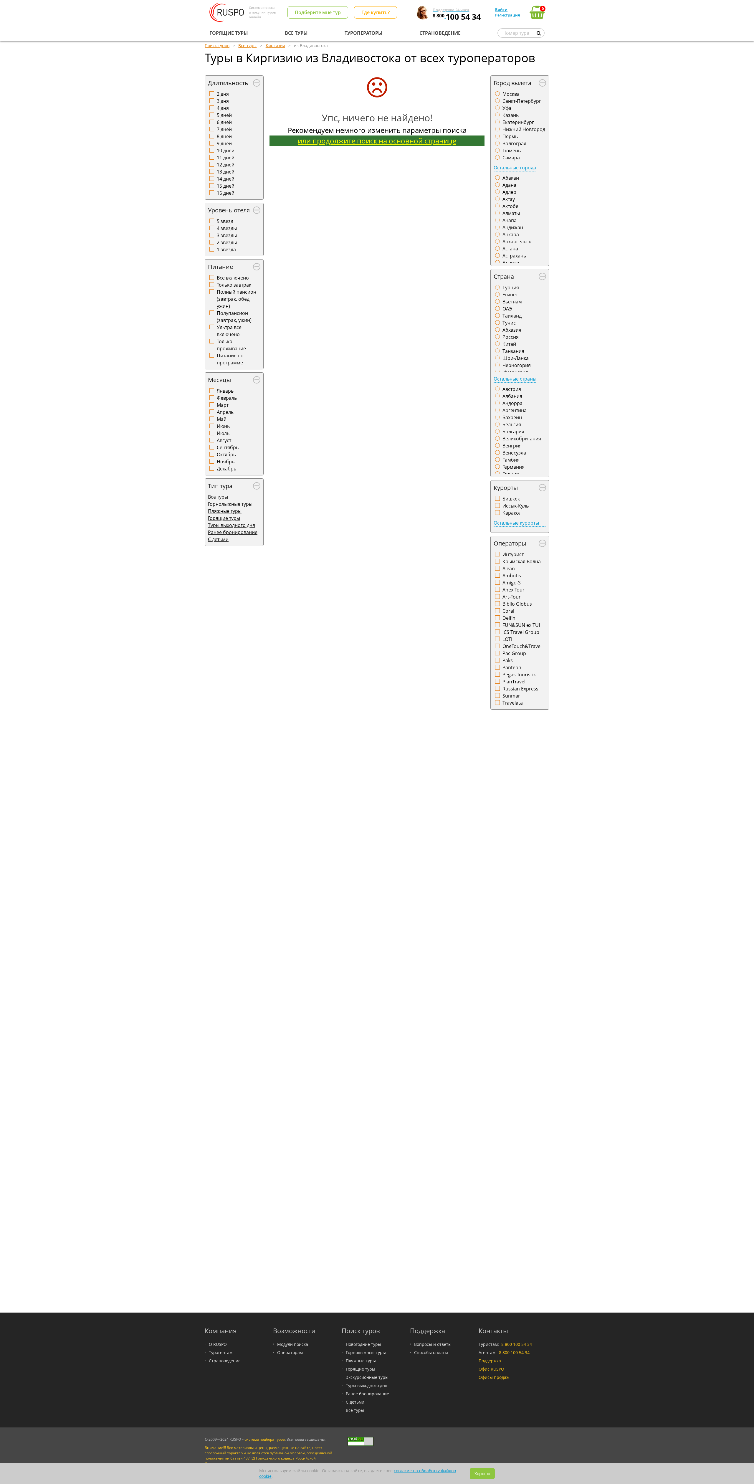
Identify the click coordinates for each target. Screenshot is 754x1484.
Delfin (508, 618)
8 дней (224, 136)
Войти (501, 9)
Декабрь (226, 468)
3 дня (223, 101)
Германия (513, 467)
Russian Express (520, 688)
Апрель (225, 412)
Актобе (510, 206)
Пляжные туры (225, 511)
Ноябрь (225, 461)
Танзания (513, 351)
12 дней (225, 164)
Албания (512, 396)
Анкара (510, 234)
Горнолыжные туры (230, 504)
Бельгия (511, 424)
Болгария (513, 431)
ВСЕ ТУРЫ (296, 33)
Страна (504, 276)
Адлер (509, 192)
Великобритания (521, 438)
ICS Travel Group (520, 632)
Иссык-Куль (515, 506)
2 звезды (227, 242)
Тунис (509, 323)
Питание (220, 267)
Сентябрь (228, 447)
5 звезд (225, 221)
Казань (510, 115)
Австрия (511, 389)
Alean (508, 568)
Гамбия (511, 460)
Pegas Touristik (519, 674)
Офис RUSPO (491, 1369)
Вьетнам (512, 301)
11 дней (225, 157)
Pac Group (514, 653)
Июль (223, 433)
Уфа (506, 108)
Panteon (511, 667)
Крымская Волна (521, 561)
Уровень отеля (229, 210)
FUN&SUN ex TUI (521, 625)
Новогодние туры (363, 1344)
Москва (511, 94)
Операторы (510, 543)
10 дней (225, 150)
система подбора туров (264, 1439)
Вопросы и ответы (433, 1344)
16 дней (225, 193)
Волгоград (514, 143)
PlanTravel (513, 681)
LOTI (507, 639)
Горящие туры (224, 518)
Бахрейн (512, 417)
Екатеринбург (518, 122)
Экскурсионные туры (367, 1377)
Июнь (223, 426)
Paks (507, 660)
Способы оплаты (431, 1352)
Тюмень (511, 150)
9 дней (224, 143)
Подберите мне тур (318, 12)
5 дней (224, 115)
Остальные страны (515, 379)
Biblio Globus (517, 604)
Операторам (290, 1352)
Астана (510, 248)
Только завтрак (234, 285)
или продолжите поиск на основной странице (377, 141)
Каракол (512, 513)
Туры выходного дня (231, 525)
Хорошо (482, 1473)
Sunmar (511, 696)
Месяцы (219, 380)
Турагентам (220, 1352)
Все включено (233, 278)
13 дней (225, 171)
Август (224, 440)
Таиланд (512, 316)
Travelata (512, 703)
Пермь (510, 136)
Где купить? (375, 12)
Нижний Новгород (523, 129)
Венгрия (512, 445)
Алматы (511, 213)
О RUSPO (218, 1344)
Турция (510, 287)
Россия (510, 337)
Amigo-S (511, 582)
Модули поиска (292, 1344)
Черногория (516, 365)
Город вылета (512, 83)
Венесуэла (514, 453)
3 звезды (227, 235)
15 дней (225, 186)
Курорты (506, 488)
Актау (508, 199)
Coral (508, 611)
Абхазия (511, 330)
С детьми (218, 539)
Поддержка (490, 1361)
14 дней (225, 179)
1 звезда (226, 249)
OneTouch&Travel (522, 646)
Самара (511, 157)
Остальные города (515, 167)
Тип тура (220, 486)
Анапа (509, 220)
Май (221, 419)
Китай (509, 344)
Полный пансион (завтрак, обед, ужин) (236, 299)
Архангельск (516, 241)
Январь (225, 391)
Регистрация (507, 15)
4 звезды (227, 228)
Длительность (228, 83)
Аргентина (514, 410)
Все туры (355, 1410)
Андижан (512, 227)
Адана (509, 185)
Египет (510, 294)
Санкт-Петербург (521, 101)
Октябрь (226, 454)
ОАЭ (507, 308)
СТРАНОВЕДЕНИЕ (440, 33)
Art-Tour (511, 597)
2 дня (223, 94)
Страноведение (225, 1361)
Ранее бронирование (232, 532)
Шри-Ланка (515, 358)
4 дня (223, 108)
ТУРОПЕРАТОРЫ (364, 33)
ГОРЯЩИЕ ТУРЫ (228, 33)
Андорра (512, 403)
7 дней (224, 129)
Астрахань (514, 255)
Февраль (227, 398)
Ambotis (511, 575)
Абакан (510, 178)
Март (223, 405)
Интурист (513, 554)
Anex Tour (513, 589)
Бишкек (511, 498)
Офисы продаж (494, 1377)
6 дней (224, 122)
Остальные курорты (516, 523)
